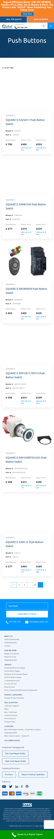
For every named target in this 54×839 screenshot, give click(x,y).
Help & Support (11, 702)
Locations (8, 726)
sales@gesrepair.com (38, 622)
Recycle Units (9, 687)
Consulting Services (12, 680)
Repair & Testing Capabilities (33, 774)
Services (8, 664)
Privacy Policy (9, 722)
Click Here (27, 14)
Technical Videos (10, 715)
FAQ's (6, 709)
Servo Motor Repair (12, 671)
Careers (7, 646)
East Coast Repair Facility (15, 753)
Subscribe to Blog (27, 614)
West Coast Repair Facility (15, 761)
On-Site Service (10, 684)
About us (8, 636)
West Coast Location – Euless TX (16, 736)
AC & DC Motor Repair (13, 677)
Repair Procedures (11, 653)
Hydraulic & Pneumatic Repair (16, 674)
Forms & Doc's (10, 718)
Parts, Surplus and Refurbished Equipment (20, 690)
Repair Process (10, 657)
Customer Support (11, 706)
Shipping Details (10, 660)
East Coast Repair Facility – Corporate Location (22, 729)
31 (35, 585)
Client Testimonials (11, 639)
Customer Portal (12, 740)
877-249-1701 (22, 27)
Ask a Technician (10, 712)
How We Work (10, 650)
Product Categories (13, 695)
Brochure (9, 774)
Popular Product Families (14, 698)
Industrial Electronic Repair (14, 668)
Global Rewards (10, 642)
